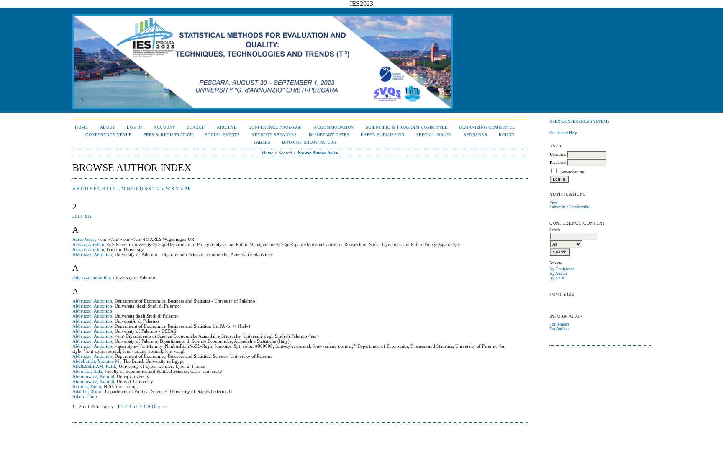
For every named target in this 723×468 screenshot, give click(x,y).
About (107, 127)
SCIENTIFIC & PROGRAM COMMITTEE (407, 127)
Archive (227, 127)
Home (81, 127)
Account (164, 127)
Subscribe (557, 206)
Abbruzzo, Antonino (92, 254)
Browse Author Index (317, 152)
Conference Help (563, 132)
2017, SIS (82, 216)
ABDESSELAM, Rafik (94, 366)
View (553, 202)
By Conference (561, 268)
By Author (558, 273)
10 (153, 406)
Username (558, 154)
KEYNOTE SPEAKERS (274, 134)
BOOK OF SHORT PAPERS (309, 142)
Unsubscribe (579, 206)
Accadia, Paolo (86, 386)
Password (558, 162)
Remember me (571, 172)
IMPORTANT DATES (329, 134)
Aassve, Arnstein (88, 244)
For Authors (559, 328)
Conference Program (275, 127)
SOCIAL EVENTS (222, 134)
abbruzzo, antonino (91, 277)
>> (164, 406)
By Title (556, 278)
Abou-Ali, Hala (87, 371)
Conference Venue (108, 134)
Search (196, 127)
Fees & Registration (168, 134)
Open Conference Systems (579, 121)
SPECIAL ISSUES (434, 134)
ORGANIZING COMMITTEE (487, 127)
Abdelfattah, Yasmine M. (96, 361)
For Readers (559, 324)
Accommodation (334, 127)
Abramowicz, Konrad (93, 376)
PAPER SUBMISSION (382, 134)
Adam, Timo (84, 396)
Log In (134, 127)
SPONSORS (475, 134)
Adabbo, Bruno (87, 391)
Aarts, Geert (83, 239)
